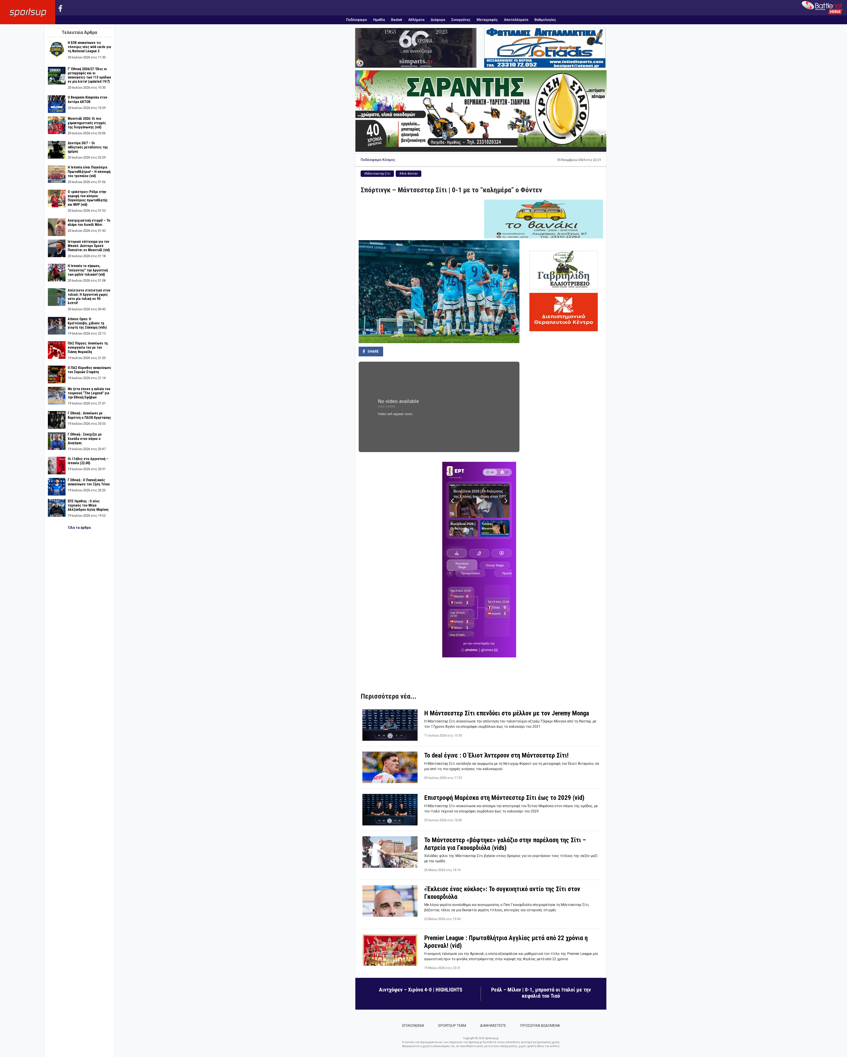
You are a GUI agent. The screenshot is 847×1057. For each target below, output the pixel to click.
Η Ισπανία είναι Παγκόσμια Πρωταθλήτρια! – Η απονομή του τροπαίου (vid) (89, 171)
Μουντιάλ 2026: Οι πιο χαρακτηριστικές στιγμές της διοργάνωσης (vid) (87, 122)
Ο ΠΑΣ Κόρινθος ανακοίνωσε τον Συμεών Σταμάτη (89, 370)
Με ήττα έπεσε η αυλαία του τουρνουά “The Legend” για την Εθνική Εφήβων (89, 393)
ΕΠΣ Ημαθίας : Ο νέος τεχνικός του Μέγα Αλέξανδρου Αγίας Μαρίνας (88, 505)
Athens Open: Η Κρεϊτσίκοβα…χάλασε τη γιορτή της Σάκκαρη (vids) (87, 323)
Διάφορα (438, 20)
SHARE (373, 351)
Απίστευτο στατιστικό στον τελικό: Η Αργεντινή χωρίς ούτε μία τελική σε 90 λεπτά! (89, 296)
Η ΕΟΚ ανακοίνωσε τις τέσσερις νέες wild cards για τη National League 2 (89, 47)
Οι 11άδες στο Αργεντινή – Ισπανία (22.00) (88, 461)
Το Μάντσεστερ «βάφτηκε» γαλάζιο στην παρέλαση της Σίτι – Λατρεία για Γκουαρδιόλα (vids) (505, 843)
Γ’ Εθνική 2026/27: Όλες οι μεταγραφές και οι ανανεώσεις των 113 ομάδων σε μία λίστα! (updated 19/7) (89, 75)
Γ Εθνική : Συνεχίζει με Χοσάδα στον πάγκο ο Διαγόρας (85, 438)
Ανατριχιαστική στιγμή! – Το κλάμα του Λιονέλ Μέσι (89, 222)
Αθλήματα (416, 20)
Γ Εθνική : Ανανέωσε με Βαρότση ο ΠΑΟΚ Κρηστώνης (89, 415)
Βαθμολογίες (545, 20)
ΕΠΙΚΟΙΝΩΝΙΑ (413, 1025)
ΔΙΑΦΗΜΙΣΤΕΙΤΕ (493, 1025)
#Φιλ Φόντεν (408, 173)
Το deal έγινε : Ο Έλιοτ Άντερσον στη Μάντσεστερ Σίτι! (496, 755)
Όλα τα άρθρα (79, 528)
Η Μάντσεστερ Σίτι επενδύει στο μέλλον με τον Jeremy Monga (506, 713)
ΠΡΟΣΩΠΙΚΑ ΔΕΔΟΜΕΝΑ (540, 1025)
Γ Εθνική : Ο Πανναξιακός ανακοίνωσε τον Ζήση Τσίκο (89, 482)
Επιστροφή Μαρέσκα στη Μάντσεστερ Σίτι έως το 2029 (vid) (504, 797)
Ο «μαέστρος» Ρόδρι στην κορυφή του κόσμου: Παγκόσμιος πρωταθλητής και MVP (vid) (88, 198)
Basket (396, 20)
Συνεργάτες (460, 20)
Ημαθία (379, 20)
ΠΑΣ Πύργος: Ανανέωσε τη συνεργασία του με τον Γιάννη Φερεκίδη (88, 347)
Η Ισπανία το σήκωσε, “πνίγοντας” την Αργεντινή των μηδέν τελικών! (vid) (88, 270)
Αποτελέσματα (516, 20)
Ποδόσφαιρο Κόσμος (378, 160)
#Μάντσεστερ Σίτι (377, 173)
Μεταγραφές (487, 20)
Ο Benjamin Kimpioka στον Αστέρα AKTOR (87, 99)
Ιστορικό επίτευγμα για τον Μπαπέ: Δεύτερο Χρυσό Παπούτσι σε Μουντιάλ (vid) (89, 245)
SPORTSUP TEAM (452, 1025)
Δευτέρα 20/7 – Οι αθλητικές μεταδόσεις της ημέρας (88, 147)
